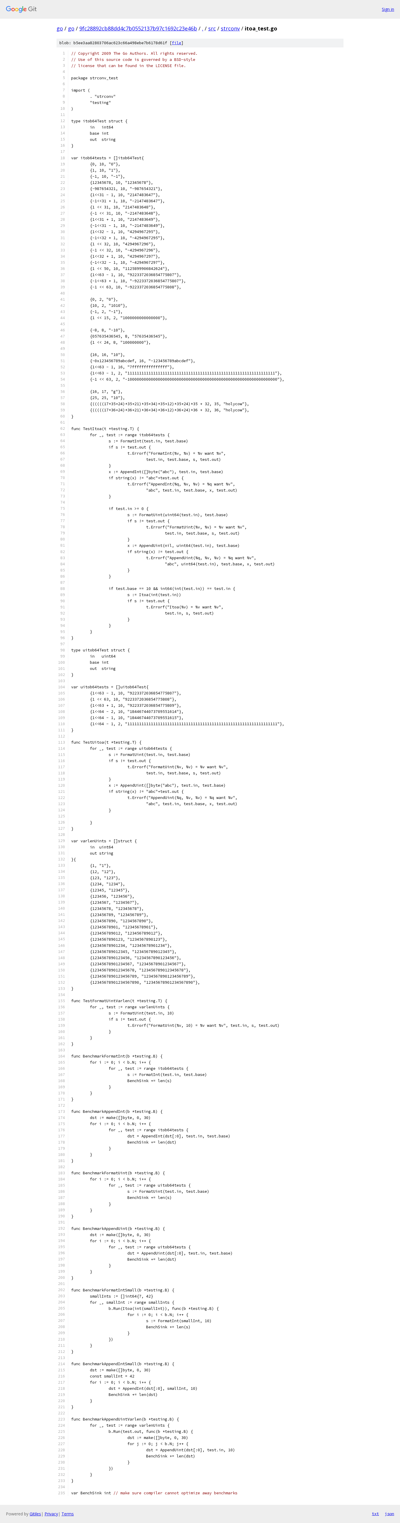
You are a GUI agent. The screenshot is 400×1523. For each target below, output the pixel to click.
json (389, 1513)
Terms (67, 1514)
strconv (230, 28)
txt (375, 1513)
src (212, 28)
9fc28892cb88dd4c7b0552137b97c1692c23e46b (138, 28)
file (176, 42)
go (60, 28)
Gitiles (35, 1514)
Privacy (51, 1514)
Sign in (388, 9)
